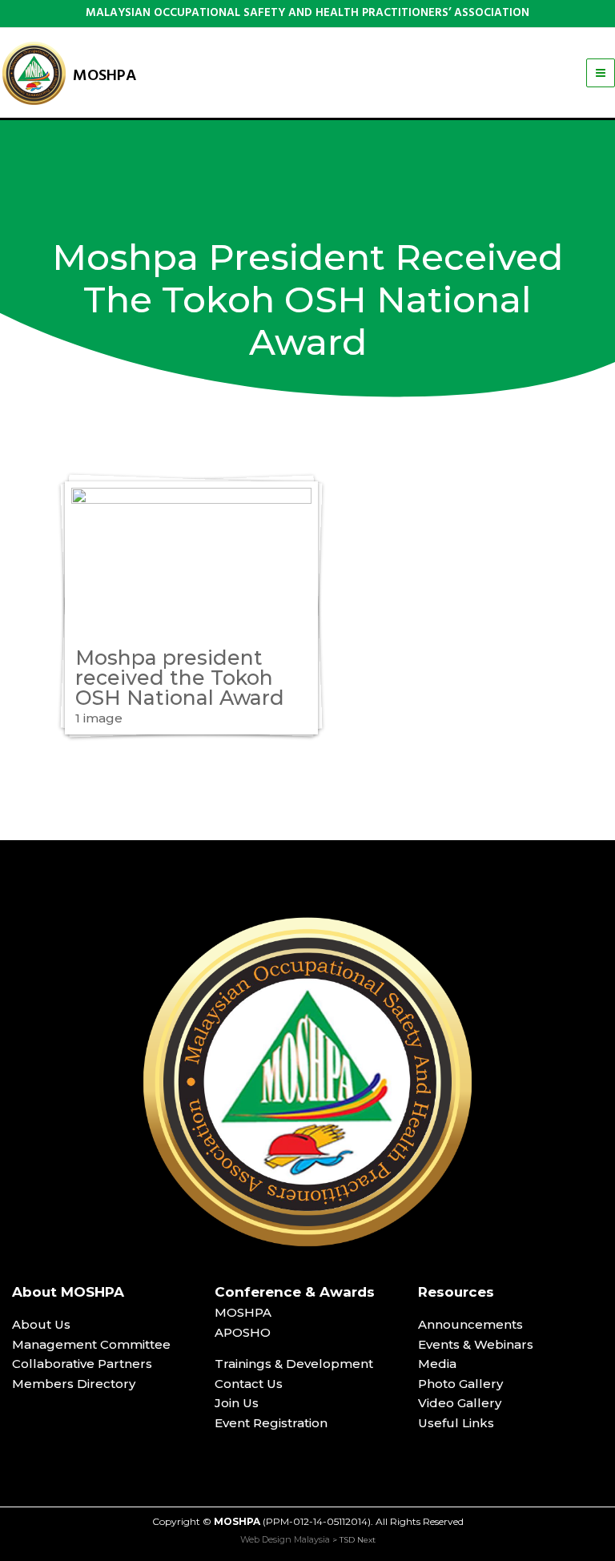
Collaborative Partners (82, 1363)
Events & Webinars (475, 1344)
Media (437, 1363)
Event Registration (271, 1422)
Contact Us (249, 1383)
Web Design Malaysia (285, 1539)
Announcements (470, 1324)
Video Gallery (459, 1402)
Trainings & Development (294, 1363)
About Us (41, 1324)
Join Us (237, 1402)
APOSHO (243, 1332)
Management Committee (91, 1344)
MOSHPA (105, 76)
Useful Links (456, 1422)
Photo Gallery (460, 1383)
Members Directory (73, 1383)
